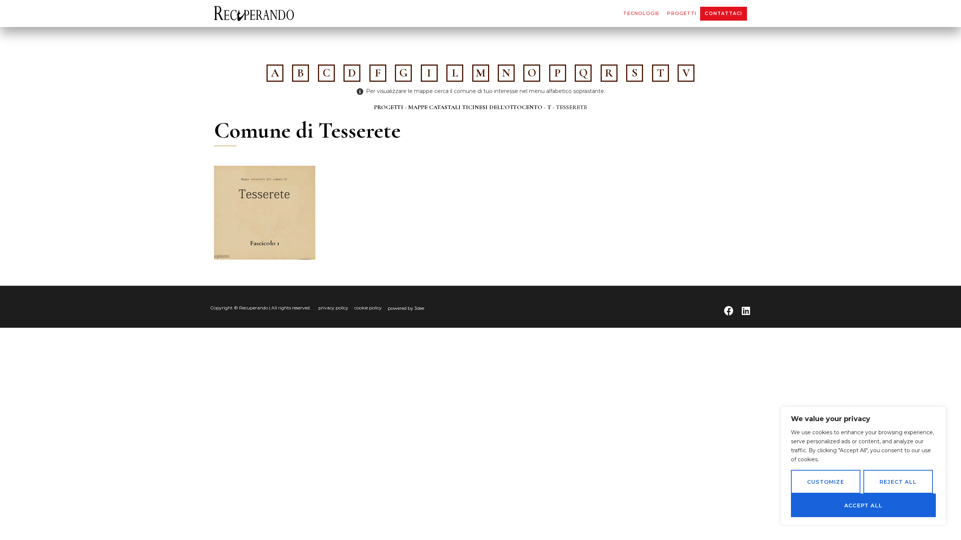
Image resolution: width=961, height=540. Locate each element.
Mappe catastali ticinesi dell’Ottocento (475, 107)
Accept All (863, 505)
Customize (825, 481)
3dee (419, 308)
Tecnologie (641, 13)
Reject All (898, 481)
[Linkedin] (745, 310)
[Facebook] (729, 310)
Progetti (681, 13)
